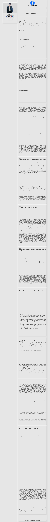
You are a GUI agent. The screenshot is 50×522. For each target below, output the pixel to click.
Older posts (20, 515)
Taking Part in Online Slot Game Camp (27, 61)
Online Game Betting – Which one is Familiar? (29, 428)
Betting (25, 7)
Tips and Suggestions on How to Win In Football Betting (31, 290)
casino (28, 7)
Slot (40, 7)
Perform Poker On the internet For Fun (27, 106)
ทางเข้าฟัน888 (38, 223)
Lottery (38, 7)
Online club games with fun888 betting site (28, 207)
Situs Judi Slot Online (28, 48)
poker (31, 7)
